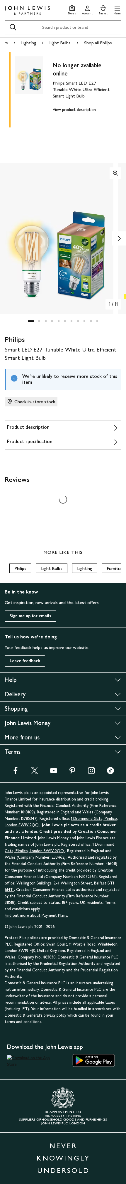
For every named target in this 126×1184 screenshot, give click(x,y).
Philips (20, 568)
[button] (117, 9)
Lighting (28, 43)
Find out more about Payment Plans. (36, 915)
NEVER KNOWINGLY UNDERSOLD (63, 1158)
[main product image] (34, 88)
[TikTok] (110, 772)
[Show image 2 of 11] (119, 238)
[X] (34, 772)
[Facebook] (15, 772)
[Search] (13, 27)
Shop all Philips (98, 43)
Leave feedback (25, 660)
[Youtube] (53, 772)
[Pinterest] (72, 772)
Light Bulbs (60, 43)
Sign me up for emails (30, 615)
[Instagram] (91, 772)
